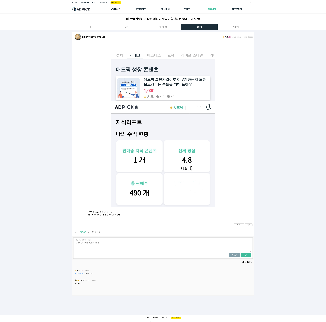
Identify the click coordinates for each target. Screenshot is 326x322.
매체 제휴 (155, 318)
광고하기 (75, 3)
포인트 (187, 9)
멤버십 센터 (103, 3)
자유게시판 (163, 27)
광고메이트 (141, 9)
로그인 (251, 2)
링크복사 (239, 225)
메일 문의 (164, 318)
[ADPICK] (91, 9)
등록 (246, 255)
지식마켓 (165, 9)
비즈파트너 (85, 3)
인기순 (250, 262)
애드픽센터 (237, 9)
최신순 (244, 262)
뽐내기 (199, 27)
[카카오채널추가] (116, 2)
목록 (248, 225)
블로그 (94, 3)
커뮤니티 (212, 9)
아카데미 (236, 27)
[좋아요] (76, 231)
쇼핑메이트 (115, 9)
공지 (126, 27)
